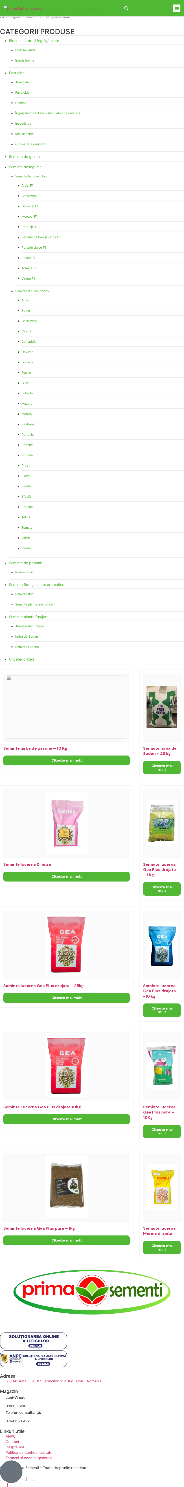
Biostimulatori (25, 50)
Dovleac (27, 352)
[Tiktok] (30, 1320)
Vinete (26, 548)
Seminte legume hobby (32, 291)
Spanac (27, 507)
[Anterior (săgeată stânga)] (4, 1485)
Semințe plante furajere (28, 616)
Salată (26, 486)
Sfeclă (26, 496)
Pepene (27, 445)
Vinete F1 (28, 278)
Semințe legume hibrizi (31, 176)
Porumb (27, 455)
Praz (25, 465)
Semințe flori (24, 594)
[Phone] (55, 1320)
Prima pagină (10, 17)
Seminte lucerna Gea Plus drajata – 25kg (43, 985)
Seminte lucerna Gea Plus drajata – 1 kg (159, 870)
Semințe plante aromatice (34, 604)
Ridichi (26, 476)
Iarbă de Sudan (26, 636)
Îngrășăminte (24, 60)
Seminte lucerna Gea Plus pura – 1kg (39, 1228)
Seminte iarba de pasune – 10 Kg (35, 748)
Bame (26, 310)
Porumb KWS (25, 572)
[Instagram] (18, 1320)
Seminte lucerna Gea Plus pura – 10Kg (159, 1112)
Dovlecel (28, 362)
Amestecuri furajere (29, 626)
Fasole (26, 372)
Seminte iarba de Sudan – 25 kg (160, 751)
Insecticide (23, 123)
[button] (176, 8)
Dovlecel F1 (30, 206)
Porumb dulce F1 (34, 247)
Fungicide (22, 92)
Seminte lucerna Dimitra (27, 864)
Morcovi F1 (29, 216)
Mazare (27, 403)
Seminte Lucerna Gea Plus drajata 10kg (42, 1107)
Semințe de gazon (24, 156)
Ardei (25, 300)
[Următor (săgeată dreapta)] (12, 1485)
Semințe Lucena (27, 647)
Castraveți (29, 321)
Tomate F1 (29, 268)
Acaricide (22, 82)
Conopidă (29, 341)
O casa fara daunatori (31, 144)
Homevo (21, 103)
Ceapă (26, 331)
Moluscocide (24, 134)
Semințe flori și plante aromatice (36, 584)
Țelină (26, 517)
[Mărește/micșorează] (30, 1479)
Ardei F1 (27, 185)
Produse (29, 17)
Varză (26, 538)
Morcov (27, 414)
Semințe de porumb (25, 563)
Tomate (27, 527)
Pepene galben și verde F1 (41, 237)
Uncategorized (21, 659)
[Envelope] (42, 1320)
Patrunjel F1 (30, 227)
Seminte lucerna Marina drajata (159, 1231)
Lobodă (27, 393)
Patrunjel (28, 434)
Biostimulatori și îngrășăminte (34, 40)
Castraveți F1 (31, 196)
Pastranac (29, 424)
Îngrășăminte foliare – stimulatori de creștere (47, 113)
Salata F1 (28, 258)
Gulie (25, 383)
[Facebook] (5, 1320)
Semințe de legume (25, 167)
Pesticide (16, 73)
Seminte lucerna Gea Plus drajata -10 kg (159, 991)
